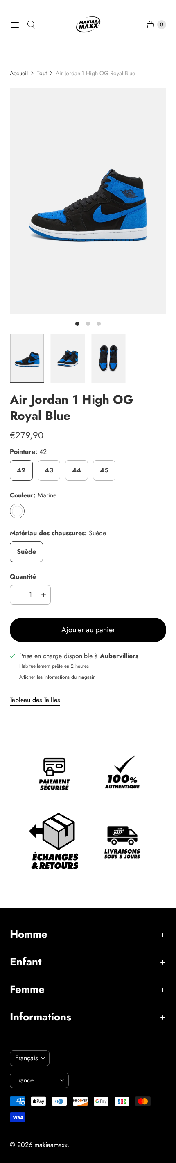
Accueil (19, 73)
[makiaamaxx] (88, 24)
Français (26, 1058)
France (36, 1080)
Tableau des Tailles (35, 700)
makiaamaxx (51, 1144)
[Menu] (15, 25)
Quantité (23, 576)
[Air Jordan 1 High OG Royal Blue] (88, 201)
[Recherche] (31, 25)
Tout (42, 73)
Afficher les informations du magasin (57, 677)
